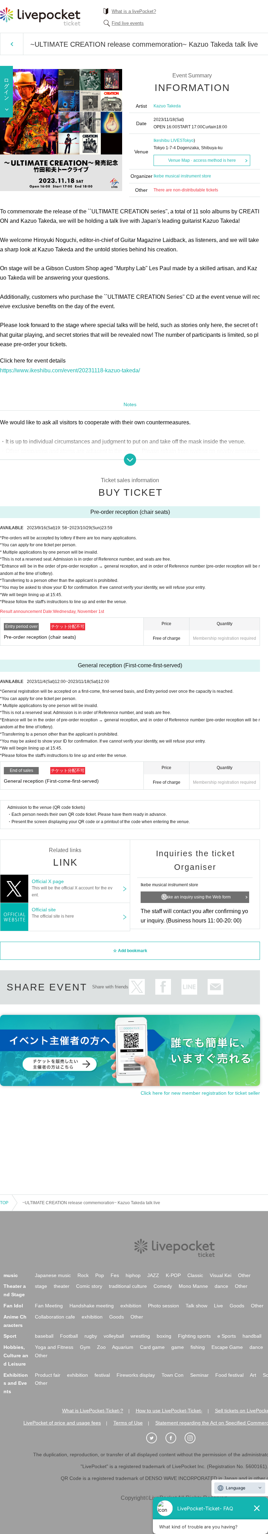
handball (252, 1336)
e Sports (226, 1336)
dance (221, 1286)
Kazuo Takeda (167, 106)
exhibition (130, 1305)
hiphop (133, 1275)
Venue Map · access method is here (202, 160)
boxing (164, 1336)
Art (253, 1375)
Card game (152, 1347)
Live (218, 1305)
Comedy (163, 1286)
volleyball (114, 1336)
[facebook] (174, 1438)
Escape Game (227, 1347)
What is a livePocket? (134, 11)
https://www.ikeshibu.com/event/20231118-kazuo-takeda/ (70, 370)
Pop (99, 1275)
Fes (115, 1275)
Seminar (199, 1375)
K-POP (173, 1275)
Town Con (173, 1375)
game (177, 1347)
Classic (195, 1275)
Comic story (89, 1286)
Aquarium (122, 1347)
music (10, 1275)
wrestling (140, 1336)
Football (69, 1336)
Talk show (196, 1305)
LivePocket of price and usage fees (62, 1423)
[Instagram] (194, 1438)
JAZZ (153, 1275)
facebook (163, 987)
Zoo (101, 1347)
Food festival (229, 1375)
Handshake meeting (91, 1305)
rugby (90, 1336)
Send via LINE (189, 987)
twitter (137, 987)
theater (61, 1286)
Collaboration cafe (55, 1317)
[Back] (11, 44)
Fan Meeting (49, 1305)
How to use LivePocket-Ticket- (169, 1410)
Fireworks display (136, 1375)
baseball (44, 1336)
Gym (85, 1347)
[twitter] (155, 1438)
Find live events (128, 23)
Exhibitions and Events (15, 1383)
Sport (9, 1336)
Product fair (47, 1375)
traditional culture (128, 1286)
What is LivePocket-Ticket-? (92, 1410)
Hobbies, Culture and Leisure (15, 1355)
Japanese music (53, 1275)
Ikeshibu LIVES (168, 140)
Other (244, 1275)
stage (41, 1286)
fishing (198, 1347)
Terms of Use (128, 1423)
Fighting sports (194, 1336)
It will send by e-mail (215, 987)
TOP (4, 1202)
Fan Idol (13, 1305)
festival (102, 1375)
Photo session (163, 1305)
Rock (83, 1275)
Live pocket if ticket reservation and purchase (40, 16)
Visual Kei (220, 1275)
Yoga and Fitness (54, 1347)
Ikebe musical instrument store (182, 176)
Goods (237, 1305)
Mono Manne (193, 1286)
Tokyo (188, 140)
